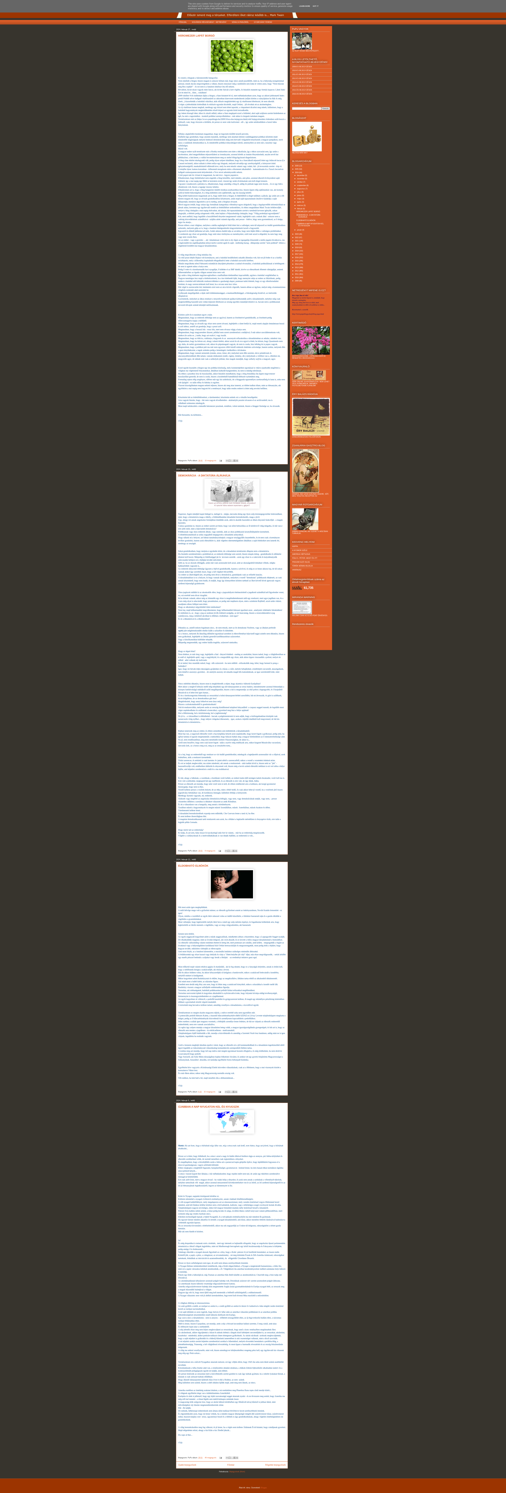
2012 (297, 271)
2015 (297, 261)
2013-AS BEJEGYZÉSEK (302, 82)
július (299, 192)
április (299, 202)
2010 (297, 277)
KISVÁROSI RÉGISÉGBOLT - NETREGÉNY (209, 22)
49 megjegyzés (210, 1458)
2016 (297, 257)
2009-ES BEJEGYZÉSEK (302, 67)
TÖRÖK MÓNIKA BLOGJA (302, 566)
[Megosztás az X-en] (232, 460)
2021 (297, 241)
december (301, 175)
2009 (297, 281)
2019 (297, 247)
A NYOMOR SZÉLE (299, 550)
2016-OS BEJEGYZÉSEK (302, 94)
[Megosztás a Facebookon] (234, 460)
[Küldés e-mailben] (227, 460)
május (299, 199)
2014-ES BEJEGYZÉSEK (302, 86)
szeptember (301, 185)
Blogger (264, 1488)
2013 (297, 267)
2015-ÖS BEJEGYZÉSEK (302, 90)
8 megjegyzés (210, 851)
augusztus (301, 189)
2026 (297, 166)
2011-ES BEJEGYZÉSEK (302, 74)
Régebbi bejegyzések (275, 1465)
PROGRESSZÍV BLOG (301, 562)
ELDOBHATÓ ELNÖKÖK (193, 865)
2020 (297, 244)
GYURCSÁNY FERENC (263, 22)
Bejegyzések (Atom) (237, 1472)
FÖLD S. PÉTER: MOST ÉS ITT (304, 558)
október (300, 182)
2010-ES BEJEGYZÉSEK (302, 70)
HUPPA (295, 546)
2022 (297, 237)
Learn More (304, 6)
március (300, 205)
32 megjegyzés (209, 1092)
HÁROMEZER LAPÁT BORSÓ (196, 35)
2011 (297, 274)
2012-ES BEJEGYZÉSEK (302, 78)
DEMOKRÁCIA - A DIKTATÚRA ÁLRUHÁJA (204, 475)
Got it (316, 6)
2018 (297, 251)
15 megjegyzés (210, 461)
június (299, 195)
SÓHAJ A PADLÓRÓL (240, 22)
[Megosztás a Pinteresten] (237, 460)
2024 (297, 172)
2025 (297, 169)
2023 (297, 234)
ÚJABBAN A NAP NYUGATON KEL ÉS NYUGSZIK (208, 1106)
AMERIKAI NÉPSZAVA (301, 554)
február (300, 209)
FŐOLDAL (183, 22)
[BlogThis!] (229, 460)
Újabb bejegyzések (187, 1465)
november (301, 179)
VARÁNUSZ (296, 570)
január (299, 230)
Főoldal (230, 1465)
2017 (297, 254)
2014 (297, 264)
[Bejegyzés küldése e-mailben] (220, 461)
